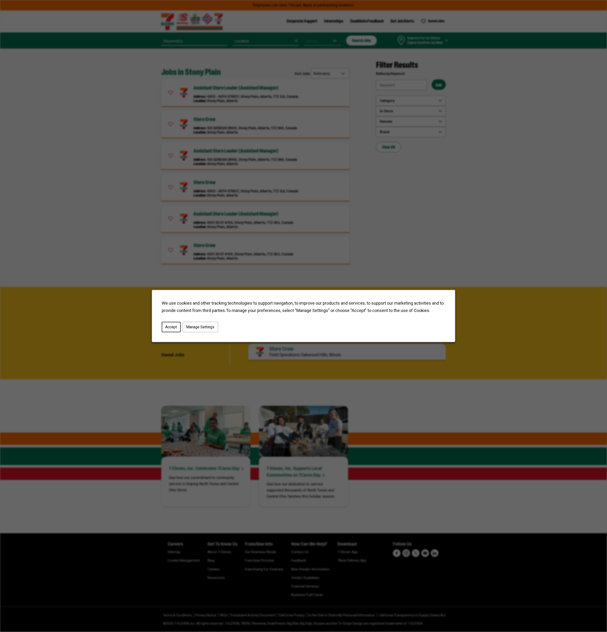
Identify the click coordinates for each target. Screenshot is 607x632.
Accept (171, 327)
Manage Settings (200, 327)
